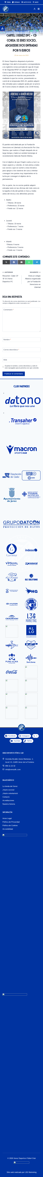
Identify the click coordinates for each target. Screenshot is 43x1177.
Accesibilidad (8, 829)
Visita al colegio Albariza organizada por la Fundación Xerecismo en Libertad (32, 280)
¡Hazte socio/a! (8, 790)
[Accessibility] (2, 28)
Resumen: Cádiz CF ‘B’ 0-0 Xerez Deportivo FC (10, 277)
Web (5, 360)
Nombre (7, 340)
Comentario (8, 310)
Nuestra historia (9, 804)
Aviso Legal (7, 818)
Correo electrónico (11, 350)
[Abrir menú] (38, 9)
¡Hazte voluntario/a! (10, 793)
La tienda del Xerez (10, 786)
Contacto (6, 797)
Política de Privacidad (11, 822)
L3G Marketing (30, 1172)
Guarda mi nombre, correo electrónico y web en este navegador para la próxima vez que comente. (22, 367)
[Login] (35, 9)
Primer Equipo (21, 31)
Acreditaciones (8, 800)
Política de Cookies (10, 825)
